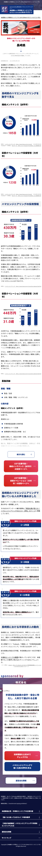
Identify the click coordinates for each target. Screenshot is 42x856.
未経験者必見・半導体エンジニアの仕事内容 (17, 811)
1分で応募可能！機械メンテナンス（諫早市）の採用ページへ (21, 466)
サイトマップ (6, 838)
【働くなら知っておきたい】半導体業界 (16, 817)
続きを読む (21, 454)
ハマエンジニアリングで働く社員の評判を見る (22, 766)
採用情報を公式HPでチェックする (22, 755)
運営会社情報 (21, 780)
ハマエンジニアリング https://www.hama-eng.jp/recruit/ (18, 144)
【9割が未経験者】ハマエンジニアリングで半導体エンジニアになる (19, 824)
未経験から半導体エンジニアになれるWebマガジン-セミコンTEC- (22, 2)
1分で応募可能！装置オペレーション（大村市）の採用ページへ (21, 481)
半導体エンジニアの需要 (9, 657)
